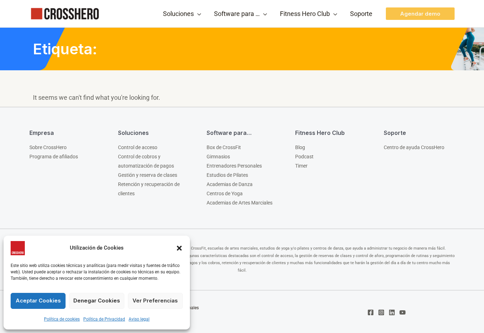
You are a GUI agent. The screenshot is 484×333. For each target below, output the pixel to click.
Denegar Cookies (96, 300)
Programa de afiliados (53, 156)
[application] (197, 13)
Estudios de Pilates (227, 175)
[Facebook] (370, 312)
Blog (300, 147)
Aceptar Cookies (38, 300)
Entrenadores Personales (234, 166)
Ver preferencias (155, 300)
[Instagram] (381, 312)
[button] (179, 248)
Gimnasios (218, 156)
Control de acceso (137, 147)
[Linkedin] (392, 312)
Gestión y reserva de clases (147, 175)
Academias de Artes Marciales (239, 203)
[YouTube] (402, 312)
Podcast (304, 156)
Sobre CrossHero (48, 147)
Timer (301, 166)
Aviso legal (139, 319)
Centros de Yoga (225, 193)
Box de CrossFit (224, 147)
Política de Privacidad (104, 319)
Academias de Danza (230, 184)
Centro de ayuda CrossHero (414, 147)
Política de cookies (62, 319)
